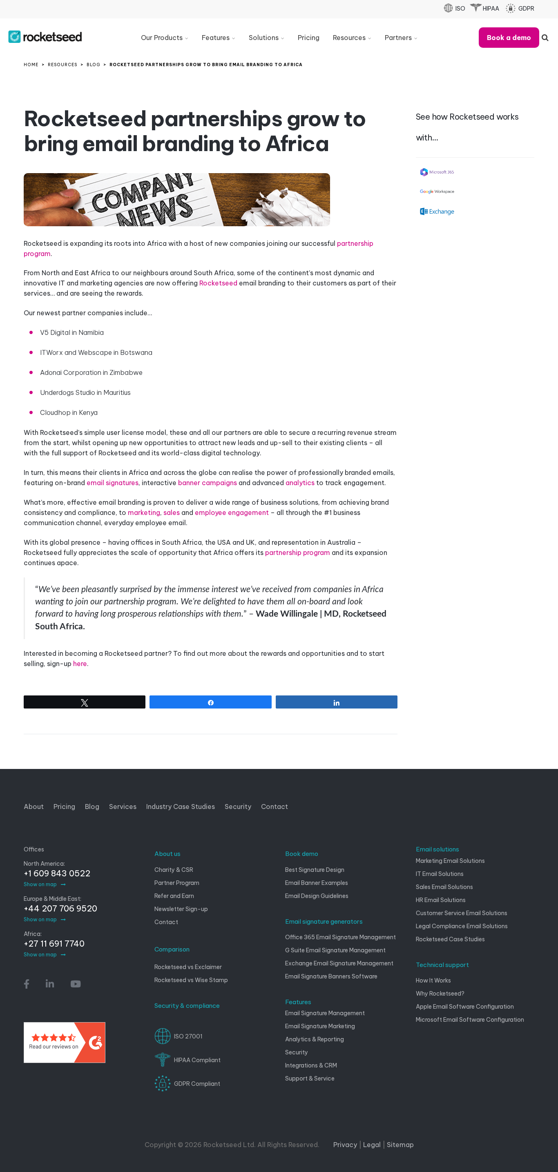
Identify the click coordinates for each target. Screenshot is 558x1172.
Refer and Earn (174, 896)
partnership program (297, 552)
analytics (300, 483)
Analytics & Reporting (314, 1039)
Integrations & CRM (311, 1065)
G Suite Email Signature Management (335, 950)
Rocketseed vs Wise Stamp (191, 980)
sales (171, 512)
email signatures (112, 483)
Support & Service (310, 1078)
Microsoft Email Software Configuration (470, 1019)
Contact (166, 922)
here (80, 664)
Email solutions (437, 849)
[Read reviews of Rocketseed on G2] (64, 1046)
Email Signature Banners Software (331, 976)
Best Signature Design (314, 869)
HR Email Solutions (441, 900)
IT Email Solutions (440, 874)
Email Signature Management (325, 1013)
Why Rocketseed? (440, 993)
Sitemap (400, 1145)
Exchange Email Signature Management (339, 963)
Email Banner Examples (316, 883)
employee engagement (232, 512)
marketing (144, 512)
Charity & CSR (173, 869)
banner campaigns (207, 483)
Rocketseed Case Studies (450, 939)
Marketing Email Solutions (450, 861)
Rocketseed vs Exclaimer (188, 967)
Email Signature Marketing (320, 1026)
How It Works (433, 980)
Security (296, 1052)
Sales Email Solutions (444, 887)
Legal (372, 1145)
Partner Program (176, 883)
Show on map (40, 884)
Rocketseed (218, 283)
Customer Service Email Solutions (461, 913)
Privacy (345, 1145)
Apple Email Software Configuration (465, 1006)
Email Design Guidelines (316, 896)
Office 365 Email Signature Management (340, 937)
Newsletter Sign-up (181, 909)
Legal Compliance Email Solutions (462, 926)
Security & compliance (187, 1005)
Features (298, 1002)
